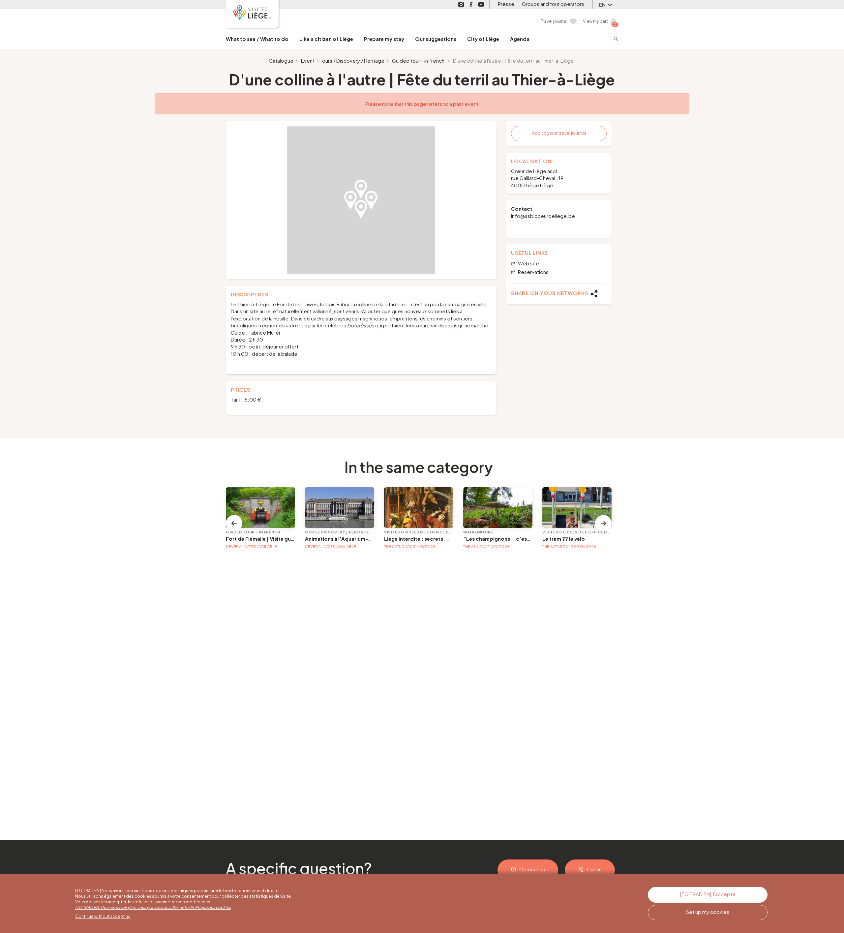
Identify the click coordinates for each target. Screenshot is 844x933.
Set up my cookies (707, 912)
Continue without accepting (103, 916)
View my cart (595, 21)
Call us (594, 869)
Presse (506, 4)
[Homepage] (252, 14)
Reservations (533, 272)
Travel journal (554, 21)
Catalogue (281, 60)
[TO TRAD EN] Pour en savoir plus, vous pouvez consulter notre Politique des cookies (153, 907)
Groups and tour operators (553, 4)
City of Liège (483, 39)
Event (308, 60)
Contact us (532, 869)
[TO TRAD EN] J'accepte (708, 894)
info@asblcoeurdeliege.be (543, 216)
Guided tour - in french (418, 60)
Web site (528, 263)
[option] (361, 200)
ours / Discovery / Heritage (353, 60)
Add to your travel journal (559, 133)
